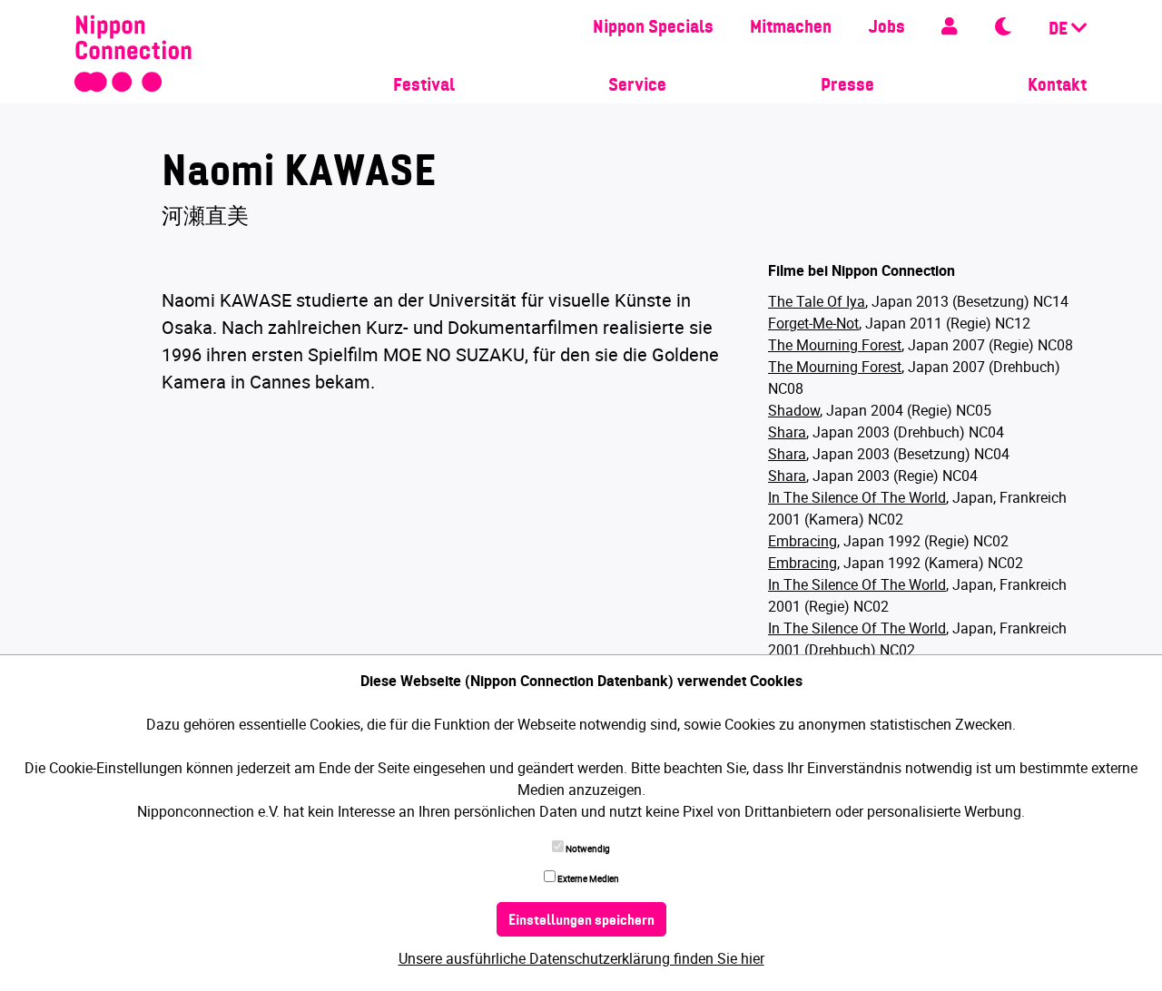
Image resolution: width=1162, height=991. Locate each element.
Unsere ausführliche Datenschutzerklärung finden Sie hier (581, 958)
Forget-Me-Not (813, 323)
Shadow (794, 410)
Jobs (886, 28)
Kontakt (1057, 86)
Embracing (802, 541)
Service (637, 86)
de (1060, 30)
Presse (847, 86)
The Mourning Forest (834, 345)
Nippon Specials (653, 28)
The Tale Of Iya (816, 301)
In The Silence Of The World (857, 497)
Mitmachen (791, 28)
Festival (424, 86)
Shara (787, 432)
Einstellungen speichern (581, 921)
